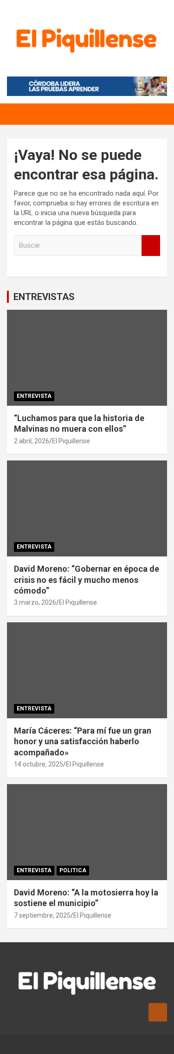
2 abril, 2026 (31, 441)
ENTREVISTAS (44, 296)
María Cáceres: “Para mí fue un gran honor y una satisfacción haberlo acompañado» (82, 741)
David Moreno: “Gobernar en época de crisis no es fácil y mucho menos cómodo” (86, 579)
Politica (72, 870)
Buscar (151, 245)
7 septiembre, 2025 (42, 915)
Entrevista (34, 396)
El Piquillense (71, 441)
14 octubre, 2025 (38, 764)
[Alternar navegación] (18, 114)
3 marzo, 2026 (35, 602)
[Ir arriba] (157, 1012)
